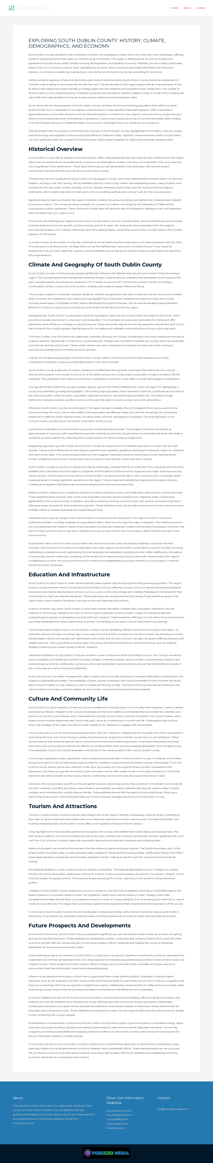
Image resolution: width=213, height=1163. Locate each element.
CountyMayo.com (117, 1123)
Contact (200, 7)
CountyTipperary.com (119, 1114)
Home (175, 7)
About (187, 7)
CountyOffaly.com (117, 1119)
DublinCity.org (115, 1128)
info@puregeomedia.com (173, 1108)
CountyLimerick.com (118, 1110)
